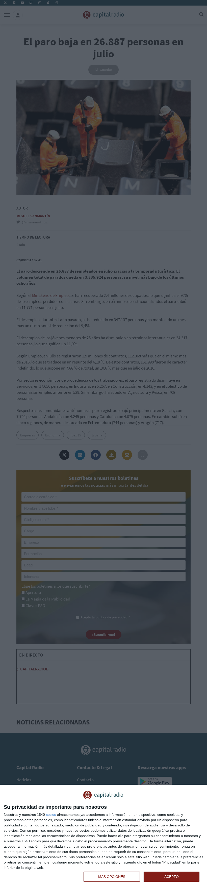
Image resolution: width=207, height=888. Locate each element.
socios (51, 814)
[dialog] (103, 836)
